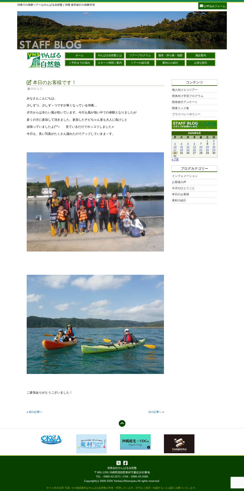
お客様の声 (179, 182)
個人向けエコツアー (185, 89)
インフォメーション (185, 176)
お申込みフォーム (214, 6)
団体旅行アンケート (185, 102)
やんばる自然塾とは (110, 55)
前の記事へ (35, 411)
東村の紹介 (179, 200)
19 (187, 149)
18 (181, 149)
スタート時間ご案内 (110, 62)
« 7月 (175, 159)
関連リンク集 (180, 108)
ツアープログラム (140, 55)
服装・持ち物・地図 (170, 55)
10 (175, 146)
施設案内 (200, 55)
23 (213, 149)
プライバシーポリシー (186, 114)
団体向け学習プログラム (187, 95)
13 (194, 146)
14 (200, 146)
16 (213, 146)
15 (207, 146)
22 (207, 149)
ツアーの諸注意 (140, 62)
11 (181, 146)
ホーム (79, 55)
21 (200, 149)
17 (175, 149)
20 (194, 149)
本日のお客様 (180, 194)
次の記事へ (155, 411)
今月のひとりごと (183, 188)
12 (187, 146)
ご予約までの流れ (79, 62)
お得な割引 (200, 62)
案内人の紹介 (170, 62)
